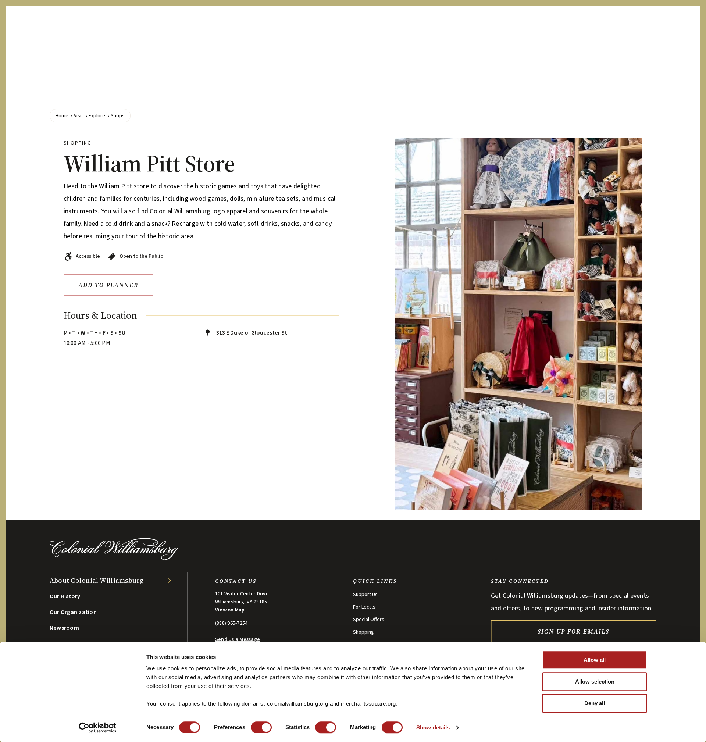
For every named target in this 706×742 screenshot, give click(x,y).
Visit (78, 115)
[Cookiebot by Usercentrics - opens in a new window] (97, 727)
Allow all (595, 660)
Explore (97, 115)
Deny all (594, 703)
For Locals (364, 607)
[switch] (261, 727)
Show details (433, 727)
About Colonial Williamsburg (97, 580)
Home (62, 115)
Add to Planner (108, 285)
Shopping (363, 632)
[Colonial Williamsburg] (114, 558)
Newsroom (64, 628)
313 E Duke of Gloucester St (251, 333)
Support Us (365, 594)
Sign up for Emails (573, 631)
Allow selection (594, 681)
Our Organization (73, 612)
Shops (118, 115)
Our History (65, 596)
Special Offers (368, 619)
